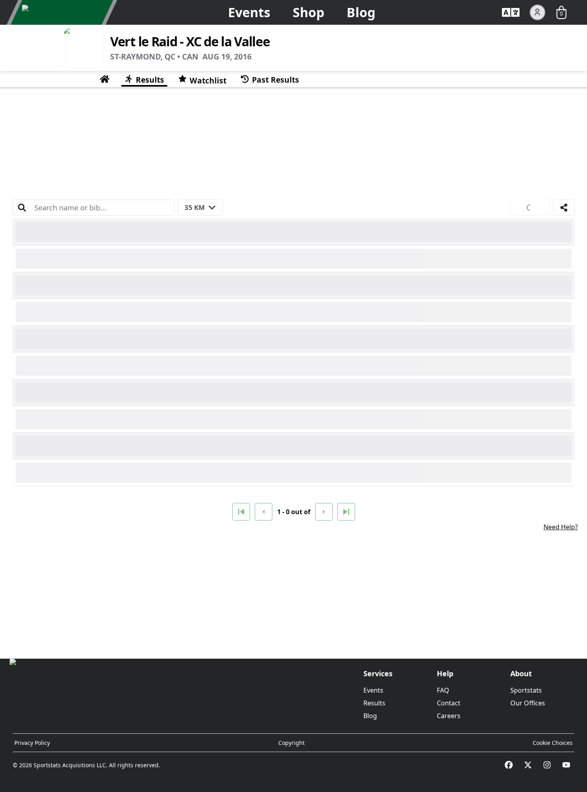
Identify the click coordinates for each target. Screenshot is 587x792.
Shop (308, 12)
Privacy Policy (32, 742)
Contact (448, 703)
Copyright (291, 742)
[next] (324, 512)
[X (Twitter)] (528, 765)
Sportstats (526, 690)
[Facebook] (509, 765)
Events (249, 12)
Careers (448, 715)
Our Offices (527, 703)
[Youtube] (566, 765)
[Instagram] (547, 765)
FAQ (443, 690)
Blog (361, 12)
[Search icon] (22, 207)
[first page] (241, 512)
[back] (263, 512)
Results (374, 703)
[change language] (511, 12)
